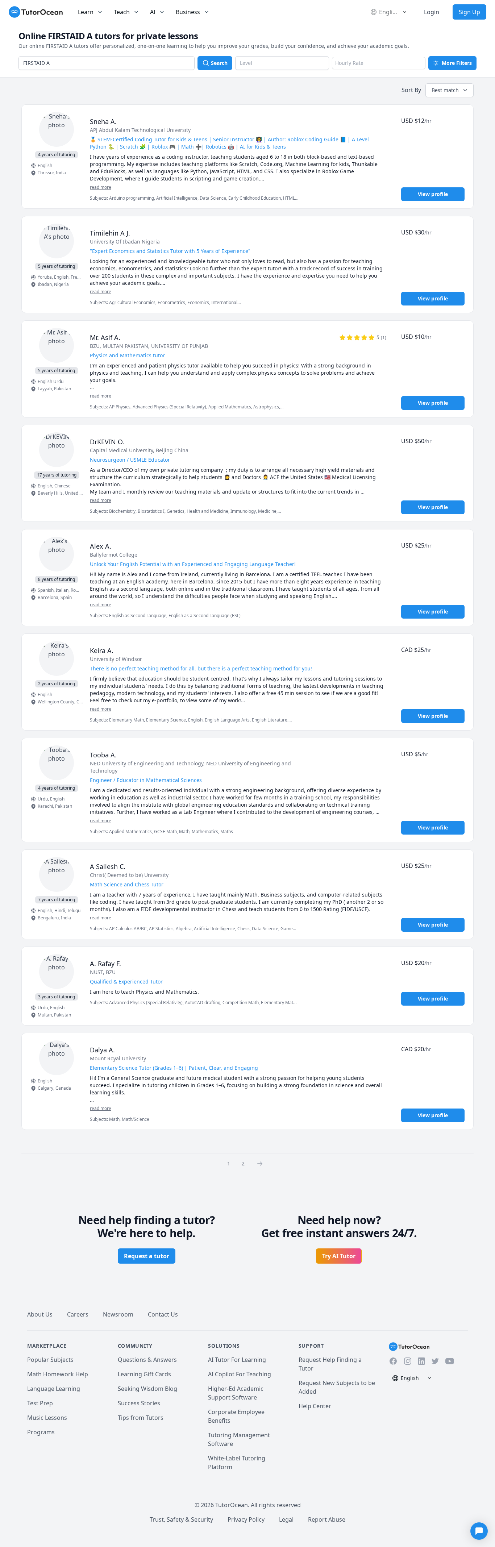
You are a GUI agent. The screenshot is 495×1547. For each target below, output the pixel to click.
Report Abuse (326, 1519)
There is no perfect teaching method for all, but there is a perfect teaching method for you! (201, 668)
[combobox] (106, 63)
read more (100, 187)
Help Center (315, 1406)
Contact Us (163, 1314)
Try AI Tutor (338, 1256)
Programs (41, 1432)
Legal (286, 1519)
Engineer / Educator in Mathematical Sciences (146, 780)
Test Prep (40, 1403)
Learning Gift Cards (144, 1374)
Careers (77, 1314)
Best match (445, 90)
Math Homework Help (57, 1374)
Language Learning (53, 1389)
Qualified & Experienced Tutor (126, 981)
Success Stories (139, 1403)
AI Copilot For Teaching (239, 1374)
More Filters (457, 62)
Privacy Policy (246, 1519)
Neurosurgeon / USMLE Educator (130, 459)
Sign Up (469, 12)
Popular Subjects (50, 1360)
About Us (40, 1314)
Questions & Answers (147, 1360)
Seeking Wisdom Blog (147, 1389)
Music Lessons (47, 1418)
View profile (433, 194)
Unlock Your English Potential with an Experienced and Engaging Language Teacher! (193, 564)
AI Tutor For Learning (237, 1360)
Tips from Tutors (140, 1418)
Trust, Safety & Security (181, 1519)
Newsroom (118, 1314)
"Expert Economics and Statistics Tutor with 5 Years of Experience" (170, 251)
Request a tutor (146, 1256)
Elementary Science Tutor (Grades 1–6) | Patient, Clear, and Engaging (174, 1067)
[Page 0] (262, 1163)
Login (431, 12)
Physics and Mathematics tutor (127, 355)
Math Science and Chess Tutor (126, 884)
